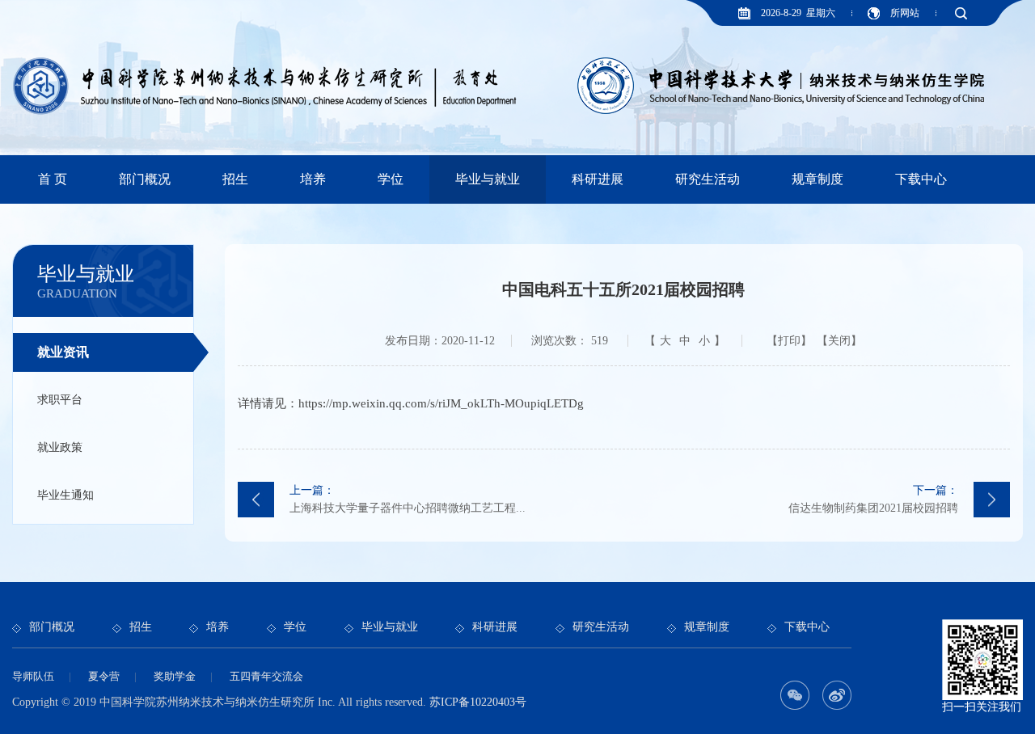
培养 (313, 179)
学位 (390, 179)
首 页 (52, 179)
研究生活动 (707, 179)
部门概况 (145, 179)
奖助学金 (175, 676)
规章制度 (817, 179)
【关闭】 (839, 341)
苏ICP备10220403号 (477, 702)
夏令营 (104, 676)
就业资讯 (63, 352)
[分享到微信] (794, 695)
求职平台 (59, 400)
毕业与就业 (487, 179)
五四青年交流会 (266, 676)
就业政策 (59, 447)
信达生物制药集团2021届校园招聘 (873, 499)
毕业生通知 (65, 495)
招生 (235, 179)
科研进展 (597, 179)
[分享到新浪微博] (836, 695)
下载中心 (921, 179)
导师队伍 (33, 676)
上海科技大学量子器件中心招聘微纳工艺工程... (407, 499)
